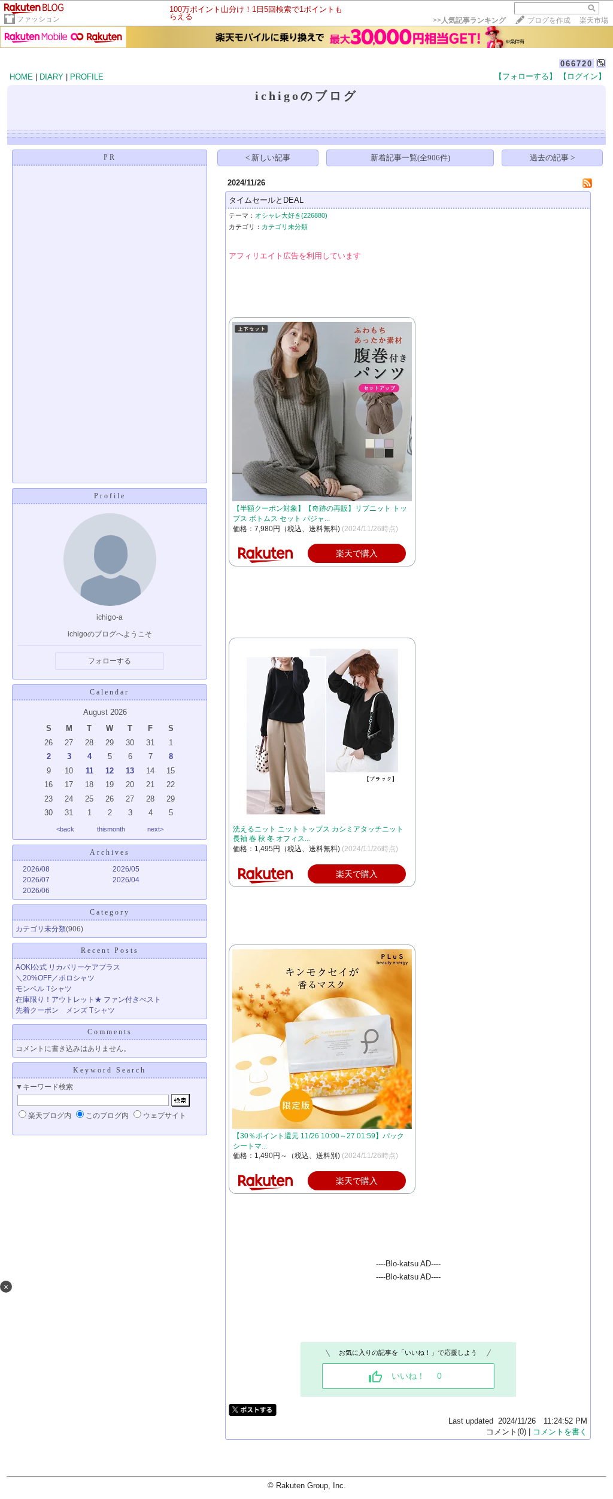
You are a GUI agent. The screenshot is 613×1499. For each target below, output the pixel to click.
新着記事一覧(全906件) (410, 157)
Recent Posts (110, 950)
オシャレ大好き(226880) (291, 215)
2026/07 (36, 880)
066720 (576, 63)
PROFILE (87, 76)
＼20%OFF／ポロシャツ (55, 978)
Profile (110, 496)
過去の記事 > (552, 157)
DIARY (51, 76)
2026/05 (126, 869)
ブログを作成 (548, 20)
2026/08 (36, 869)
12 (109, 770)
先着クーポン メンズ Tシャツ (65, 1010)
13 (130, 770)
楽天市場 (593, 20)
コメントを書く (560, 1431)
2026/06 (36, 890)
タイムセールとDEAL (266, 200)
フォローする (109, 661)
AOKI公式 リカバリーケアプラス (68, 967)
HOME (21, 76)
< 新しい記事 (267, 157)
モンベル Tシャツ (44, 989)
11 (89, 770)
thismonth (111, 829)
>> (469, 20)
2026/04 (126, 880)
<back (65, 829)
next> (155, 829)
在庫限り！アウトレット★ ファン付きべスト (88, 999)
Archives (110, 852)
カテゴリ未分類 (41, 929)
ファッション (38, 19)
